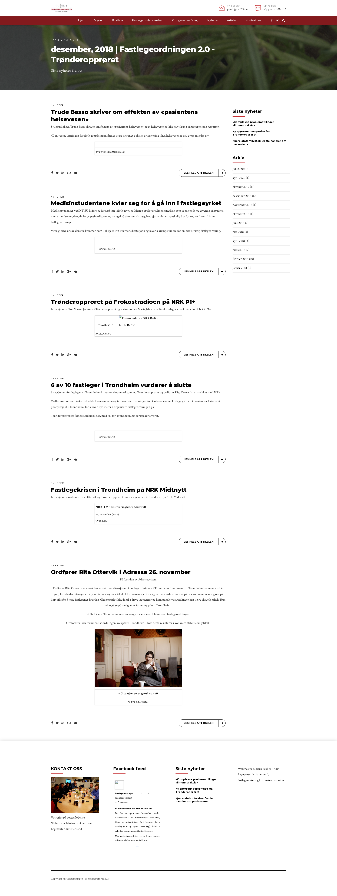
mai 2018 (238, 232)
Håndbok (117, 20)
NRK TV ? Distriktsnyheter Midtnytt (120, 507)
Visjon (98, 20)
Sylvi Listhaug (146, 822)
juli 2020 (238, 169)
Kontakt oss (253, 20)
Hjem (81, 20)
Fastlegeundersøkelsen (147, 20)
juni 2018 (238, 223)
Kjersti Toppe (139, 826)
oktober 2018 (241, 214)
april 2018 (239, 241)
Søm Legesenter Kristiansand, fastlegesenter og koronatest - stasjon (261, 774)
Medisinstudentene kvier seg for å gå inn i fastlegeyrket (136, 203)
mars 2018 (239, 250)
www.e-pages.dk (138, 702)
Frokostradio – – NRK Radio (115, 325)
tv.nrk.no (101, 520)
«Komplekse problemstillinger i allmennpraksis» (254, 123)
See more (148, 831)
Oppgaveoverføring (185, 20)
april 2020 (239, 178)
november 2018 (242, 205)
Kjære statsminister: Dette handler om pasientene (194, 800)
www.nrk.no (107, 249)
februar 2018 (240, 259)
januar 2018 (240, 268)
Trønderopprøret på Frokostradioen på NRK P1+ (123, 301)
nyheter (57, 105)
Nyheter (212, 20)
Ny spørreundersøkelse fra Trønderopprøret (251, 133)
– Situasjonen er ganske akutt (138, 693)
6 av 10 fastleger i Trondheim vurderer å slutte (121, 385)
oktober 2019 (241, 187)
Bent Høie (154, 817)
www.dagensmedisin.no (110, 152)
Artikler (232, 20)
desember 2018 (242, 196)
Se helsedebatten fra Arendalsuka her (133, 808)
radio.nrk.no (103, 333)
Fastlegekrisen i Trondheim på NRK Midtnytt (119, 489)
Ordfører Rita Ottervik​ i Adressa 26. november (121, 572)
